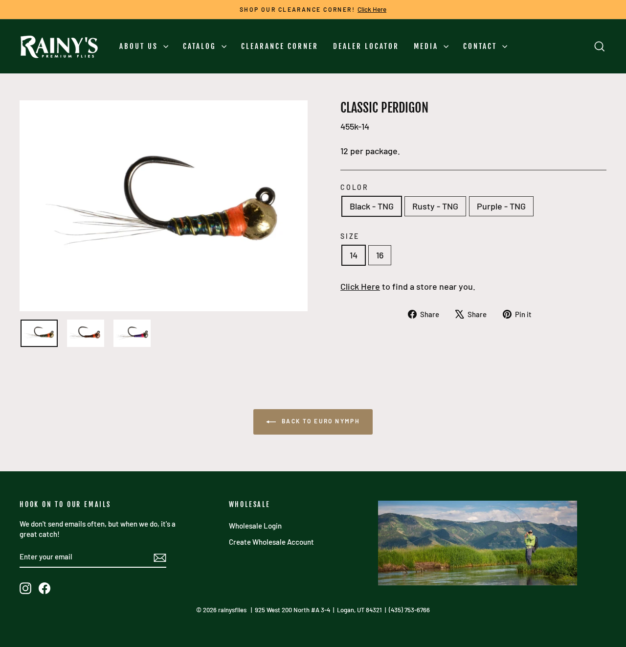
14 (354, 255)
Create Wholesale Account (271, 541)
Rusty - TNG (435, 206)
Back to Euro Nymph (320, 420)
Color (354, 187)
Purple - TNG (501, 206)
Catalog (201, 46)
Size (349, 236)
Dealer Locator (366, 46)
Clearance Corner (279, 46)
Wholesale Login (255, 525)
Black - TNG (372, 206)
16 (379, 255)
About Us (140, 46)
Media (427, 46)
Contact (481, 46)
